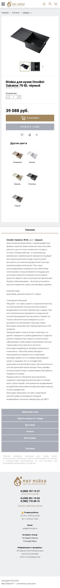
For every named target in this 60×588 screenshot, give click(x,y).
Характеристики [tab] (30, 412)
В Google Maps (30, 541)
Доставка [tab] (30, 425)
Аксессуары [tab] (30, 438)
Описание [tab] (30, 230)
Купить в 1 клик (30, 127)
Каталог (16, 13)
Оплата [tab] (30, 431)
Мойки (26, 13)
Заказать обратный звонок (30, 506)
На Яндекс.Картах (30, 538)
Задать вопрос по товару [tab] (30, 418)
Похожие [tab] (30, 448)
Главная (5, 13)
